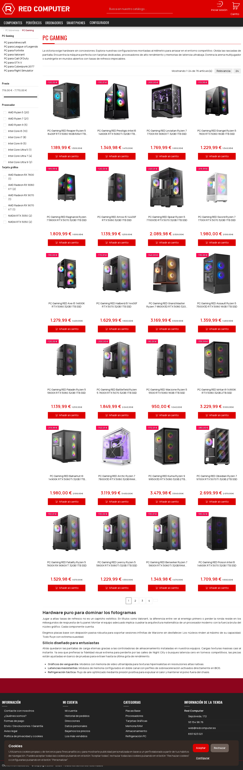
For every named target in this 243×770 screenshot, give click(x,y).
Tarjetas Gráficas (136, 721)
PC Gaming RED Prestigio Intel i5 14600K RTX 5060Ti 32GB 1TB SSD (116, 134)
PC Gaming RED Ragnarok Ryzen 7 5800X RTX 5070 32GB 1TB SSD (67, 218)
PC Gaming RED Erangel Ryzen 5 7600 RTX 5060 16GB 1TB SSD (216, 132)
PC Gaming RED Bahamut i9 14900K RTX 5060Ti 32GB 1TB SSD (67, 479)
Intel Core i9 (17, 143)
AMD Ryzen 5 (18, 112)
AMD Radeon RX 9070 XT (21, 207)
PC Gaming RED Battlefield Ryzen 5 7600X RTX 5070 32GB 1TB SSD (117, 391)
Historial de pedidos (77, 716)
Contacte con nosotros (19, 711)
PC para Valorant (14, 54)
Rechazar (220, 748)
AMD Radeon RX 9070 (21, 197)
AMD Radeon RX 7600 (21, 176)
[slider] (3, 97)
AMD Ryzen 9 (18, 124)
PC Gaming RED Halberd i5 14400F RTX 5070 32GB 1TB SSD (116, 304)
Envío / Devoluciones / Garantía (23, 726)
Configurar (203, 758)
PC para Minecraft (15, 42)
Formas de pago (14, 721)
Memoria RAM (134, 726)
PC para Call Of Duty (16, 58)
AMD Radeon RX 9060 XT (21, 187)
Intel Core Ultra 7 (20, 156)
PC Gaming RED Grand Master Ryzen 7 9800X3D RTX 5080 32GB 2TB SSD (166, 306)
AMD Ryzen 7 (18, 118)
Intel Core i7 (17, 137)
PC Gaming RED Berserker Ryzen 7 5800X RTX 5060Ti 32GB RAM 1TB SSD (166, 565)
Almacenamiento (136, 731)
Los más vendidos (76, 736)
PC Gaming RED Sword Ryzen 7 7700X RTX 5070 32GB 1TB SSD (217, 218)
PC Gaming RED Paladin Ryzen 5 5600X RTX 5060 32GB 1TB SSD (66, 391)
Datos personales (76, 726)
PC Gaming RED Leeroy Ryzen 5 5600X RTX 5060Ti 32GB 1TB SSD (116, 563)
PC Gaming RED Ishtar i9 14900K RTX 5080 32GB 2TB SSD (216, 391)
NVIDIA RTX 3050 (20, 215)
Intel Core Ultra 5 (20, 149)
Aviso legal (10, 731)
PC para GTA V (13, 62)
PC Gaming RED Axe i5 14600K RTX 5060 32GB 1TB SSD (67, 304)
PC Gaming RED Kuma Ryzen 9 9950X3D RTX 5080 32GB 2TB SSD (167, 479)
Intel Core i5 (18, 131)
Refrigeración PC (136, 736)
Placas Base (133, 711)
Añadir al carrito (69, 156)
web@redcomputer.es (202, 728)
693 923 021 (195, 734)
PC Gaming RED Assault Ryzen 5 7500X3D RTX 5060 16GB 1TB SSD (216, 304)
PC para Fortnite (14, 50)
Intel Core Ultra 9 (20, 162)
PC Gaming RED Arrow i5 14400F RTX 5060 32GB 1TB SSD (116, 218)
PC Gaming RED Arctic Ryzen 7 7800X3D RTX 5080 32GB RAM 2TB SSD (116, 479)
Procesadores (134, 716)
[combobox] (140, 9)
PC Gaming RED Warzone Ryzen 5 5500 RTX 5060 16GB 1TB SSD (166, 391)
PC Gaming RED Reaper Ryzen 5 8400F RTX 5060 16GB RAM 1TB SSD (66, 134)
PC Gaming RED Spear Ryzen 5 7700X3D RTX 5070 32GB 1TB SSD (166, 218)
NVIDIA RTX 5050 (20, 222)
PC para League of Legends (21, 46)
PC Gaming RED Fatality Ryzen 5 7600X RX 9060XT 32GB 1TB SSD (67, 563)
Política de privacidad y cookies (23, 736)
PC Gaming (8, 36)
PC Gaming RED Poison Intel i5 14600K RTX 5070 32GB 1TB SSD (216, 563)
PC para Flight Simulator (18, 70)
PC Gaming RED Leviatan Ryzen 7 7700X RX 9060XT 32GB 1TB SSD (167, 132)
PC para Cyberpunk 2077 (19, 66)
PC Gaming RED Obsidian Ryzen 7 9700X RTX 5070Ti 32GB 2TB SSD (216, 477)
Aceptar (201, 748)
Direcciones (72, 721)
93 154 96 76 (195, 722)
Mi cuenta (71, 711)
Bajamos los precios (77, 731)
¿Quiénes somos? (15, 716)
